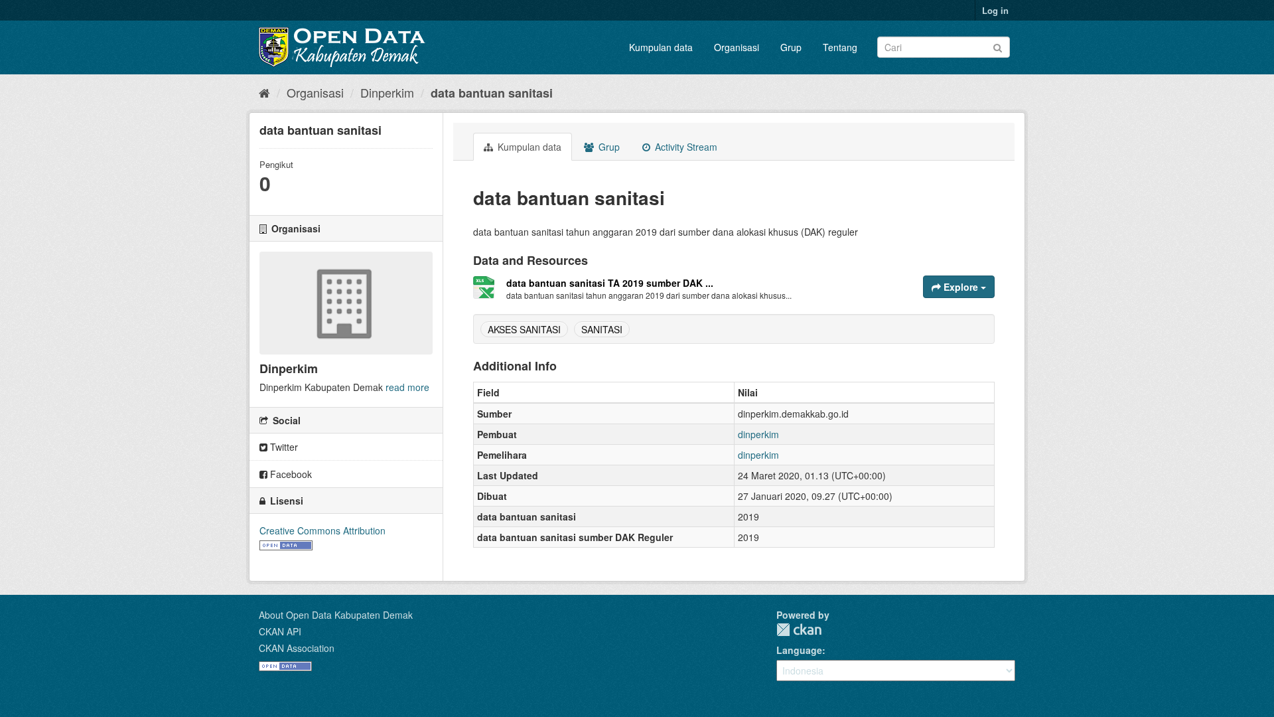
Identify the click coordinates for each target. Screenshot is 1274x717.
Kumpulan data (661, 47)
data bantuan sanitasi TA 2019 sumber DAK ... (609, 282)
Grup (791, 47)
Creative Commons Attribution (322, 530)
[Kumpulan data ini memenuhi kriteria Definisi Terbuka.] (286, 543)
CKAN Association (296, 648)
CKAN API (280, 631)
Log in (995, 10)
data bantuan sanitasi (492, 93)
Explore (961, 286)
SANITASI (601, 329)
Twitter (282, 446)
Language (799, 650)
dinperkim (758, 434)
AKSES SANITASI (524, 329)
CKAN (798, 630)
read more (407, 387)
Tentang (840, 47)
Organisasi (736, 47)
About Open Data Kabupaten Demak (336, 614)
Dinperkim (387, 92)
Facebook (289, 474)
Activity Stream (684, 146)
